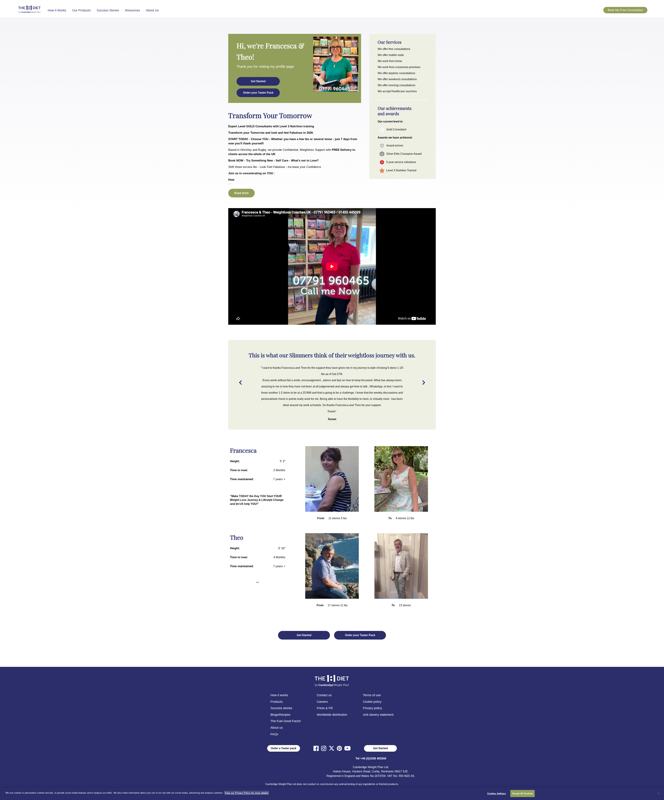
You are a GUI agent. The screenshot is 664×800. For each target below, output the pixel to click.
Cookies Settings (496, 793)
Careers (322, 701)
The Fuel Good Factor (285, 721)
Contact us (324, 695)
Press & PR (325, 708)
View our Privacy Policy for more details (246, 793)
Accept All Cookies (522, 793)
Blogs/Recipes (280, 714)
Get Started (380, 748)
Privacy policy (372, 708)
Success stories (281, 708)
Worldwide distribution (332, 714)
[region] (332, 794)
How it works (279, 695)
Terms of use (372, 695)
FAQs (274, 734)
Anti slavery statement (378, 714)
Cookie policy (372, 701)
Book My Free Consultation (625, 10)
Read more (241, 193)
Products (276, 701)
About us (276, 727)
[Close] (658, 793)
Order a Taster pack (283, 748)
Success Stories (108, 10)
